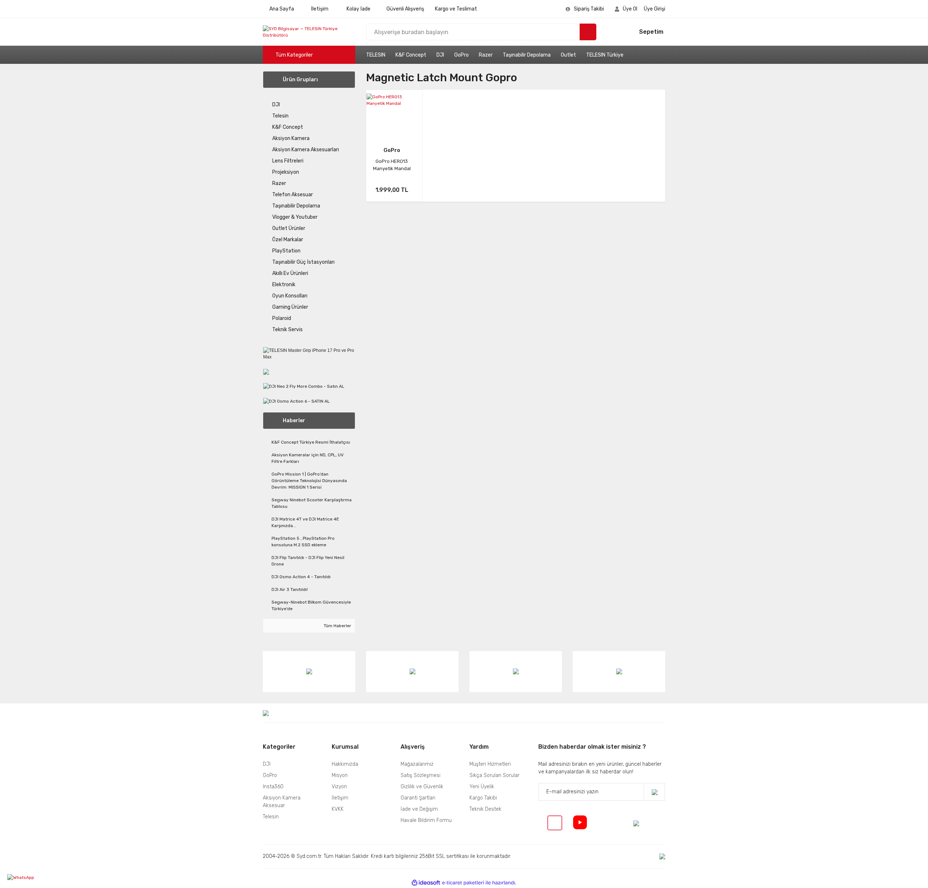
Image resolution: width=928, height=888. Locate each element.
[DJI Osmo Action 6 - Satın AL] (296, 400)
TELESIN (375, 55)
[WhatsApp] (34, 877)
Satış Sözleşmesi (420, 775)
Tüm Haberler (337, 625)
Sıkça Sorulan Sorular (494, 775)
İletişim (319, 9)
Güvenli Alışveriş (405, 9)
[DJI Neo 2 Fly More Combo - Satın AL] (303, 385)
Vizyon (339, 787)
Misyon (340, 775)
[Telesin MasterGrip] (266, 371)
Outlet (568, 55)
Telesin (271, 817)
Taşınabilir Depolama (527, 55)
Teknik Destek (485, 809)
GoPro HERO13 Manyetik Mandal (392, 165)
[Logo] (309, 31)
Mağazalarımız (417, 764)
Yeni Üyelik (481, 787)
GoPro (461, 55)
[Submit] (654, 792)
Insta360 (273, 787)
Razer (486, 55)
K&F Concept (410, 55)
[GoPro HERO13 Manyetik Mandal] (391, 115)
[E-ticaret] (463, 883)
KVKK (338, 809)
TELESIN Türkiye (605, 55)
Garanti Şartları (418, 798)
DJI (440, 55)
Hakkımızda (345, 764)
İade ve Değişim (419, 809)
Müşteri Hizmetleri (490, 764)
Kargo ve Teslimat (456, 9)
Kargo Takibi (483, 798)
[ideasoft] (425, 882)
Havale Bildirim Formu (426, 820)
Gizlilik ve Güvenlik (422, 787)
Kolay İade (358, 9)
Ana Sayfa (281, 9)
